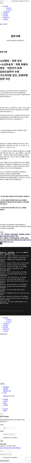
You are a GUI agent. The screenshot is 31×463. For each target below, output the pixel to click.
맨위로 (5, 410)
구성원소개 (6, 323)
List (1, 244)
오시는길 (5, 409)
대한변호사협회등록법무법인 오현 (7, 389)
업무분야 (5, 325)
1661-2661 (8, 448)
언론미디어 (6, 329)
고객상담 (5, 331)
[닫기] (1, 414)
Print (2, 232)
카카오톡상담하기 (5, 400)
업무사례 (5, 327)
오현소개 (5, 318)
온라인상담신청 (5, 404)
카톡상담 (18, 448)
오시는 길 (8, 321)
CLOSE (2, 384)
